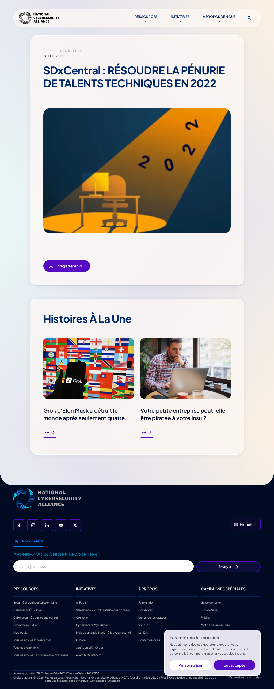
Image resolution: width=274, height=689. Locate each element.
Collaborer (145, 610)
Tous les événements (26, 647)
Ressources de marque (73, 680)
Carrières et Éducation (28, 610)
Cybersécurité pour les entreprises (35, 617)
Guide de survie (211, 602)
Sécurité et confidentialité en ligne (35, 602)
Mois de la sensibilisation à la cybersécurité (103, 632)
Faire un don (146, 602)
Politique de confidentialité (185, 677)
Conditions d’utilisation (105, 680)
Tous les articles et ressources (32, 640)
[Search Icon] (249, 18)
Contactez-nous (149, 640)
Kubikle (81, 640)
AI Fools (81, 602)
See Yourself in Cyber (89, 647)
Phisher (205, 617)
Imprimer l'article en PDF (66, 269)
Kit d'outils (20, 632)
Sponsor (144, 625)
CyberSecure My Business (93, 625)
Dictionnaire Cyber (25, 625)
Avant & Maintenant (88, 655)
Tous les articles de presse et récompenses (40, 655)
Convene (82, 617)
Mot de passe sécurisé (215, 625)
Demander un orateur (152, 617)
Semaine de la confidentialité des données (103, 610)
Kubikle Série (209, 610)
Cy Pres (161, 677)
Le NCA (143, 632)
